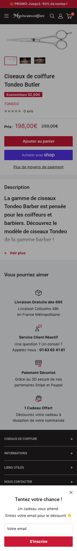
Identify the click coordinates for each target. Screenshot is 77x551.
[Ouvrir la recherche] (52, 16)
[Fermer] (71, 492)
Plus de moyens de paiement (38, 167)
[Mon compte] (60, 16)
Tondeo (11, 104)
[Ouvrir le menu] (6, 16)
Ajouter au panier (39, 141)
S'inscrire (38, 541)
